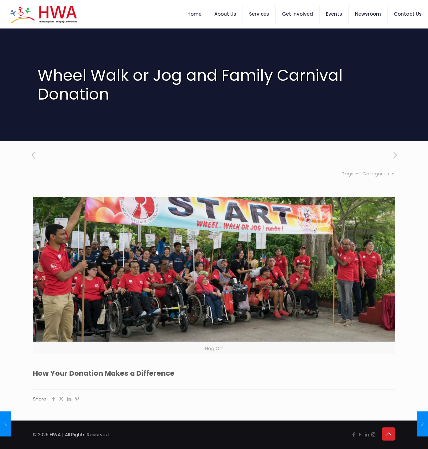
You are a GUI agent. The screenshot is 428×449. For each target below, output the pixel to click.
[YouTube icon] (360, 434)
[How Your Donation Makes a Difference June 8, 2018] (5, 423)
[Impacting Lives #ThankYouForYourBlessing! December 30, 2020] (422, 423)
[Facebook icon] (353, 434)
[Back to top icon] (388, 434)
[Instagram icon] (373, 434)
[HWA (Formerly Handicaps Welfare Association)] (43, 14)
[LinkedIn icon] (366, 434)
